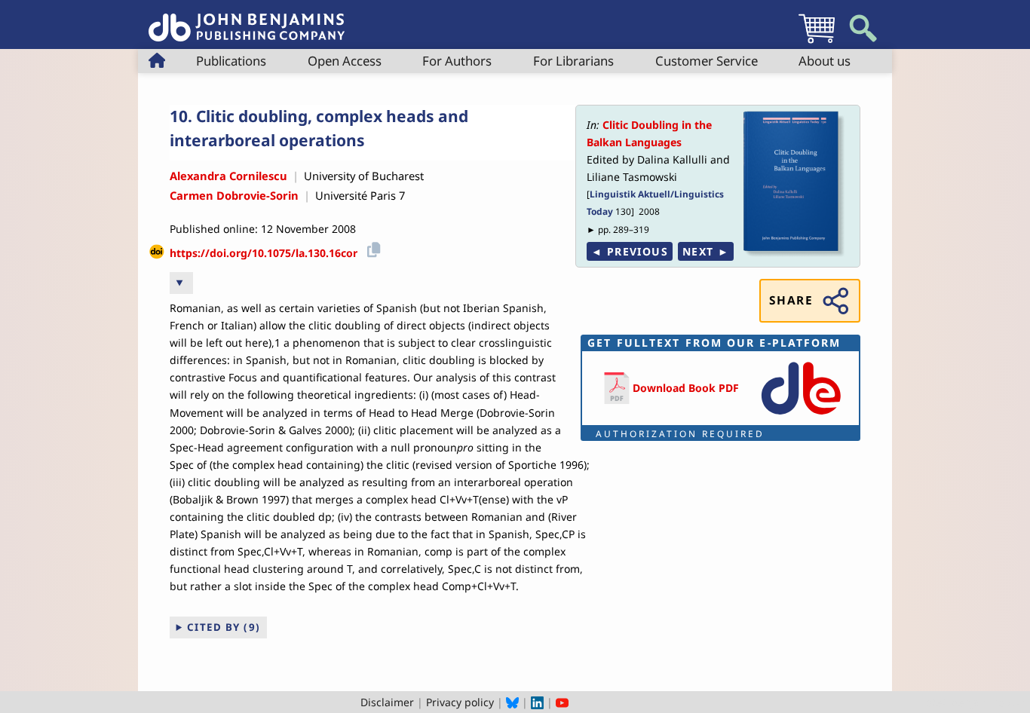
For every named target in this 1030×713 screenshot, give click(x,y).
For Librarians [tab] (573, 60)
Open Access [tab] (345, 60)
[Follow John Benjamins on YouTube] (562, 702)
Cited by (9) (224, 627)
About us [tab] (825, 60)
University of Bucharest (364, 175)
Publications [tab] (231, 60)
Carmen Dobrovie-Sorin (234, 195)
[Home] (247, 19)
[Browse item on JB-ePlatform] (801, 416)
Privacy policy (460, 702)
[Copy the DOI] (371, 247)
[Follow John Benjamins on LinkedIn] (537, 702)
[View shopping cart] (817, 42)
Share (791, 300)
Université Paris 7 (360, 195)
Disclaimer (387, 702)
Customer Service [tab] (706, 60)
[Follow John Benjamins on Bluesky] (512, 702)
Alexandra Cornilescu (228, 175)
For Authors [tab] (457, 60)
